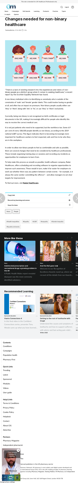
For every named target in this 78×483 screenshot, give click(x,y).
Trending (6, 370)
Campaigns (7, 351)
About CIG (7, 425)
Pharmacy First (9, 359)
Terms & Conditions (11, 403)
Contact (6, 421)
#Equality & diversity (13, 227)
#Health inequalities (13, 221)
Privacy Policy (8, 408)
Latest (5, 375)
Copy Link (11, 195)
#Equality (26, 221)
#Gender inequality (57, 221)
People (16, 211)
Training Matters (50, 471)
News (8, 211)
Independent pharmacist (13, 445)
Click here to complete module (12, 454)
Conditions (7, 346)
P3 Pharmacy (8, 449)
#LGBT (35, 221)
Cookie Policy (8, 412)
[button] (72, 238)
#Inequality (44, 221)
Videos (6, 388)
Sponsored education (10, 316)
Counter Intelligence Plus (13, 458)
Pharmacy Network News (13, 454)
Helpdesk (7, 416)
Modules (6, 383)
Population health (10, 355)
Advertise (7, 430)
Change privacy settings (7, 482)
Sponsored (7, 379)
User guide (7, 392)
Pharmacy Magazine (11, 440)
